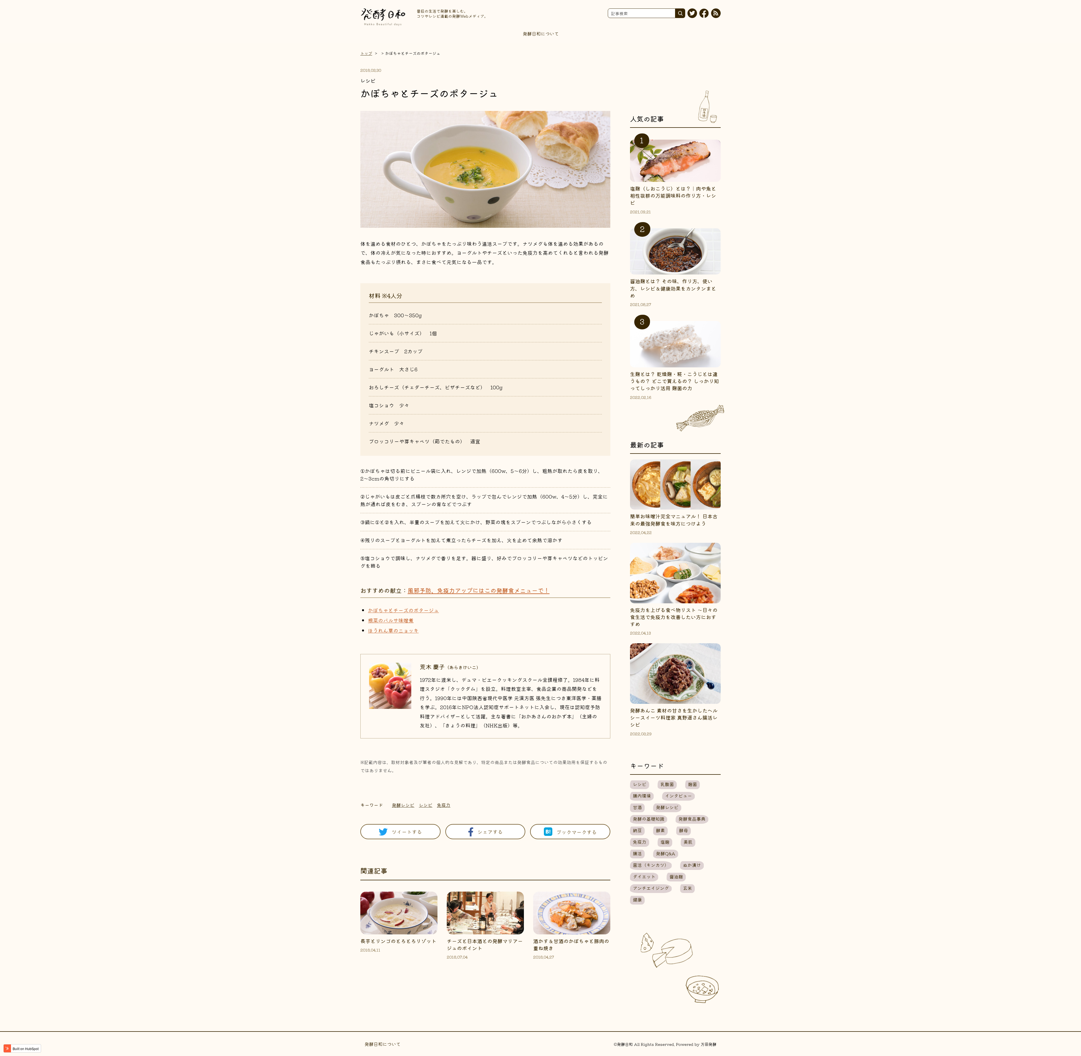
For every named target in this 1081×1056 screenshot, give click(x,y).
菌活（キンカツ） (651, 864)
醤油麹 (676, 876)
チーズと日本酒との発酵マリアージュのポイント (485, 944)
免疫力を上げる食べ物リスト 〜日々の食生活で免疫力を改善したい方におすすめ (674, 617)
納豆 (637, 830)
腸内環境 (642, 795)
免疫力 (443, 805)
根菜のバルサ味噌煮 (391, 620)
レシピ (425, 805)
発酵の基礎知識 (648, 818)
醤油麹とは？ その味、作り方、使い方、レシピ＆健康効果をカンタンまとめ (673, 288)
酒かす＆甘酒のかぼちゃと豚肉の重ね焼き (571, 944)
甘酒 (637, 807)
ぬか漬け (692, 864)
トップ (366, 53)
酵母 (683, 830)
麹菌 (692, 784)
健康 (637, 899)
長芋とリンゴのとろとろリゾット (398, 941)
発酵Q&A (665, 853)
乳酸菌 (667, 784)
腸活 (637, 853)
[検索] (680, 13)
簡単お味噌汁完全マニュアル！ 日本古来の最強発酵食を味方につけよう (674, 519)
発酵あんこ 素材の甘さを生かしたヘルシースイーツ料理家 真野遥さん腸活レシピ (674, 717)
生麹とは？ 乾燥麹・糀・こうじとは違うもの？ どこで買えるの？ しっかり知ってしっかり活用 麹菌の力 (674, 381)
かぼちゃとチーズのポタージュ (403, 610)
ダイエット (644, 876)
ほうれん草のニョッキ (393, 630)
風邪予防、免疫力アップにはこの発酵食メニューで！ (479, 590)
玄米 (687, 888)
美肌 (688, 841)
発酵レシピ (403, 805)
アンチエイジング (651, 888)
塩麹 (664, 841)
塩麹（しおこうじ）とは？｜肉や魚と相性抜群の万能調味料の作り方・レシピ (673, 195)
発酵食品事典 (691, 818)
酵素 (660, 830)
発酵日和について (541, 33)
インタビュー (678, 795)
